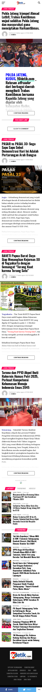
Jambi (34, 670)
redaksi (13, 35)
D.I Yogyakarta (32, 676)
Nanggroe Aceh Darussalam (29, 673)
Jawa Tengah (17, 679)
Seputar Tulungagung (15, 667)
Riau (29, 670)
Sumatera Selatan (12, 673)
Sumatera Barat (29, 667)
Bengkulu (23, 670)
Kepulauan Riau (13, 670)
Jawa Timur (27, 679)
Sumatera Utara (12, 676)
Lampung (22, 676)
